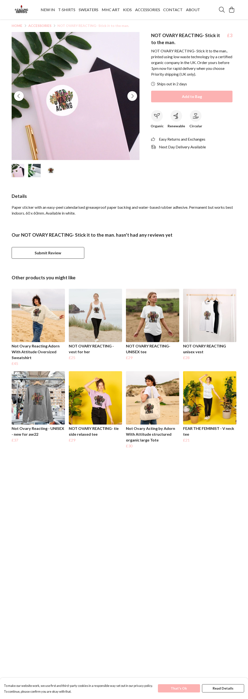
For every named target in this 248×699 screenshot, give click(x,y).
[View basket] (231, 10)
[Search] (222, 10)
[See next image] (132, 96)
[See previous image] (19, 96)
